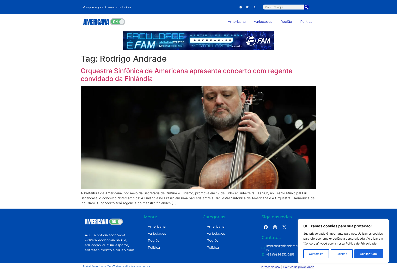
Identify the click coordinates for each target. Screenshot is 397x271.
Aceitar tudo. (369, 253)
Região (286, 22)
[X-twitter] (254, 7)
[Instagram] (248, 7)
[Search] (306, 7)
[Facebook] (241, 7)
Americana (237, 22)
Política (306, 22)
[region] (343, 241)
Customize (316, 253)
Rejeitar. (341, 253)
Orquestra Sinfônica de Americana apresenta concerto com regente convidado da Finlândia (187, 75)
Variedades (263, 22)
